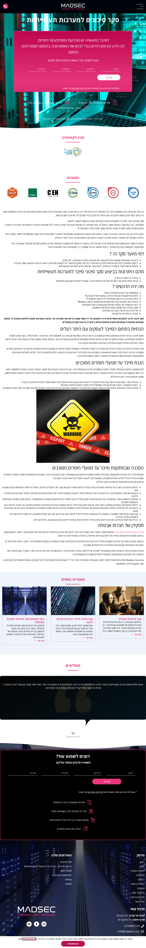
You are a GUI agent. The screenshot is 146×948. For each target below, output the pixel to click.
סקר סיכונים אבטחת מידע (81, 118)
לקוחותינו (140, 875)
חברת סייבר (98, 118)
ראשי (142, 861)
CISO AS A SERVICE (62, 875)
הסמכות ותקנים (138, 870)
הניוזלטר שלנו (138, 892)
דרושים (141, 879)
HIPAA (68, 879)
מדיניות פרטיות (138, 897)
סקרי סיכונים (66, 861)
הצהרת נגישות (138, 883)
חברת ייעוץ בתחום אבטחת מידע (129, 532)
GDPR (68, 883)
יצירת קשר (140, 901)
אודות (142, 866)
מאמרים (141, 888)
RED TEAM (66, 870)
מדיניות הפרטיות (79, 88)
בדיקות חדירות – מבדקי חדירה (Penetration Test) (48, 866)
